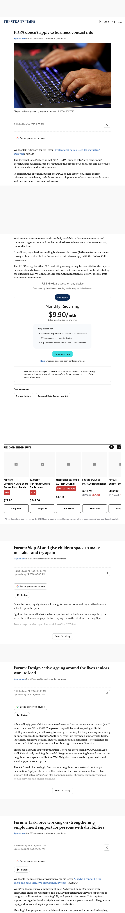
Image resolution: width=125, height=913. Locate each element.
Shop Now (16, 508)
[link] (19, 21)
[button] (104, 21)
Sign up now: (20, 38)
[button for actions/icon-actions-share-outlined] (107, 125)
